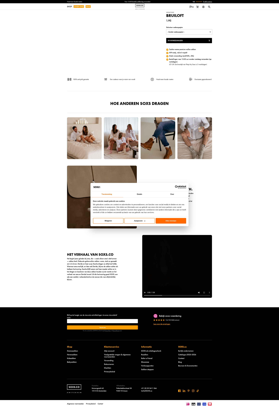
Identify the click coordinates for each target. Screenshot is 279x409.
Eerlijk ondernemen (186, 351)
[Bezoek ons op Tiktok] (197, 391)
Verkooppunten (147, 365)
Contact (181, 358)
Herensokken (72, 354)
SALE (88, 6)
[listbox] (189, 32)
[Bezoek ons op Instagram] (193, 391)
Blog (180, 362)
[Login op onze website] (203, 7)
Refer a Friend (146, 358)
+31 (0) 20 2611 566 (149, 388)
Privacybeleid (109, 371)
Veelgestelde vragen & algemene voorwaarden (117, 355)
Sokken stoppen (147, 369)
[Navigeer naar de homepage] (139, 6)
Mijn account (109, 351)
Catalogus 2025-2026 (187, 354)
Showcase (145, 362)
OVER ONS (78, 6)
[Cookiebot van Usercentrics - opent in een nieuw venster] (176, 187)
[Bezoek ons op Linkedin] (184, 391)
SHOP (69, 6)
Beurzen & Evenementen (187, 365)
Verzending (108, 360)
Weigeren (108, 221)
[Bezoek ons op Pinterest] (188, 391)
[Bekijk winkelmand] (197, 7)
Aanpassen (138, 221)
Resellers (144, 354)
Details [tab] (139, 194)
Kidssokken (71, 358)
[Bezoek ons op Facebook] (179, 391)
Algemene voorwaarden (75, 404)
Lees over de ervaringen (161, 324)
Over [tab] (172, 194)
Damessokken (72, 351)
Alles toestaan (170, 221)
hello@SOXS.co (146, 391)
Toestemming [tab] (107, 194)
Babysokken (72, 362)
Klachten (107, 368)
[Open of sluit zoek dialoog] (209, 7)
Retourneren (109, 364)
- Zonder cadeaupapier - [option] (175, 32)
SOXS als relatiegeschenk (151, 351)
